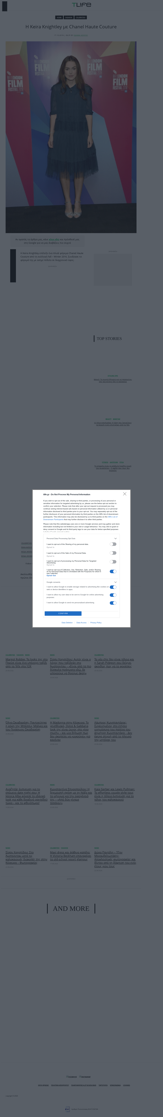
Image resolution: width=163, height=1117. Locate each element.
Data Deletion (67, 623)
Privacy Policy (95, 623)
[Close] (125, 494)
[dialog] (81, 558)
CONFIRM (63, 613)
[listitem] (81, 538)
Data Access (81, 623)
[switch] (113, 544)
